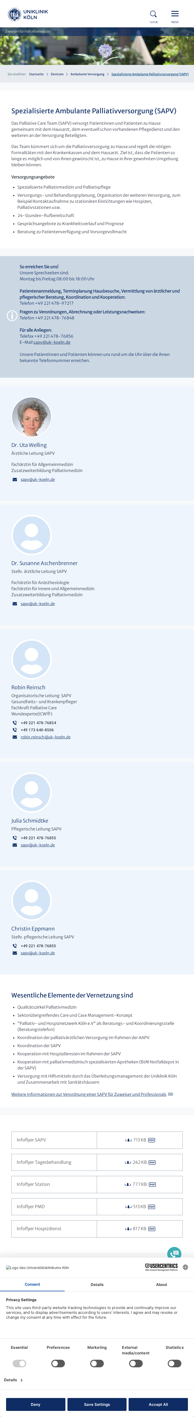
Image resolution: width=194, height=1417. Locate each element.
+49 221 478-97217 (54, 303)
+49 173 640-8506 (37, 730)
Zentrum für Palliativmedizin (27, 31)
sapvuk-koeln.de (51, 342)
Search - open (155, 13)
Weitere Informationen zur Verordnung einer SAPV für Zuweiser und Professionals (88, 1094)
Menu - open (176, 13)
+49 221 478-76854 (38, 723)
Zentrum (57, 74)
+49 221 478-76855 (38, 838)
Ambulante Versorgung (87, 74)
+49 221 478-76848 (54, 317)
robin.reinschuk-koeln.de (45, 737)
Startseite (36, 74)
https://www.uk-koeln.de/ (28, 15)
